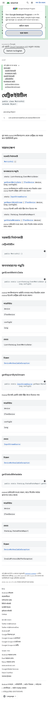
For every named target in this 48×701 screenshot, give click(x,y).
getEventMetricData (12, 182)
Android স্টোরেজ (7, 593)
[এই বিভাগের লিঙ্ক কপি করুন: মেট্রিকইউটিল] (17, 244)
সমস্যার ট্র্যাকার (6, 676)
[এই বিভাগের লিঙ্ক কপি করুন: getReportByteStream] (27, 375)
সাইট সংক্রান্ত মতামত (19, 688)
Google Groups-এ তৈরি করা (11, 642)
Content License (30, 574)
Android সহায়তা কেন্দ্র (9, 655)
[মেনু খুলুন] (3, 2)
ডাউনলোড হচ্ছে (7, 600)
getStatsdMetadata (12, 220)
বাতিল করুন (24, 26)
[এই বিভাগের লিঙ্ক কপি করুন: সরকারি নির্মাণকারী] (25, 238)
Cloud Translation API (19, 47)
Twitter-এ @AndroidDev (10, 627)
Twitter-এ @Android (9, 624)
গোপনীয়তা (6, 688)
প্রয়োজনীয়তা (6, 596)
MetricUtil (8, 161)
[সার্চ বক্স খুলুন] (27, 2)
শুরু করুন (24, 33)
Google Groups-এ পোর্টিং (10, 645)
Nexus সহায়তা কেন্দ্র (8, 662)
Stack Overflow (7, 673)
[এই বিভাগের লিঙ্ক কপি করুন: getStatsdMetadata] (24, 474)
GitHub (4, 614)
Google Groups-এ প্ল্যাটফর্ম (11, 638)
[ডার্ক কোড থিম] (44, 251)
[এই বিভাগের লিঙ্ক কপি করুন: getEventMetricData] (25, 272)
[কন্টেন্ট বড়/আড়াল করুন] (18, 65)
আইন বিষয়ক (28, 684)
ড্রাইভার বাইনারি (7, 611)
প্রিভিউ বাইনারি (6, 604)
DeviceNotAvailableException (17, 363)
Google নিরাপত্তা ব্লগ (8, 634)
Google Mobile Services (10, 669)
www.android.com (8, 665)
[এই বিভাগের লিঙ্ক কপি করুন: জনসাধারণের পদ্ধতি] (27, 266)
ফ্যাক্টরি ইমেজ (6, 607)
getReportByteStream (13, 202)
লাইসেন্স (38, 684)
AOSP (4, 60)
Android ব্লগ (6, 631)
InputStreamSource (18, 197)
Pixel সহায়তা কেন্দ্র (8, 658)
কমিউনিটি (18, 684)
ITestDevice (29, 182)
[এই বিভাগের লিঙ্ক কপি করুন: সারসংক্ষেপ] (18, 148)
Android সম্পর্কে (7, 684)
